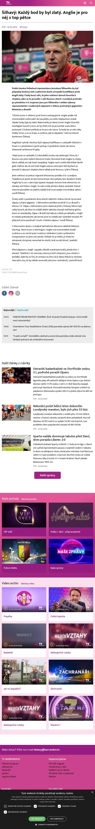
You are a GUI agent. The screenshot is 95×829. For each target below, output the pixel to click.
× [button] (92, 792)
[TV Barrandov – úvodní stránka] (7, 3)
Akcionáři (6, 770)
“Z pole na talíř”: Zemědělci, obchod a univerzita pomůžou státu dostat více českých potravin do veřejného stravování (49, 338)
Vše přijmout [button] (37, 819)
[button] (47, 824)
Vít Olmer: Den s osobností (61, 773)
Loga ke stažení (9, 776)
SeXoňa (52, 776)
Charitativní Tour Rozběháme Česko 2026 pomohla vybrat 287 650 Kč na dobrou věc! (52, 328)
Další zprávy (47, 475)
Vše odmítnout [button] (56, 819)
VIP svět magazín (56, 763)
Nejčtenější (22, 310)
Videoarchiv (7, 767)
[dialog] (47, 809)
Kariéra (5, 773)
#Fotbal (23, 27)
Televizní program (10, 763)
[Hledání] (91, 3)
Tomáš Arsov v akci (57, 767)
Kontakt (6, 789)
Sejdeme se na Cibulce (59, 770)
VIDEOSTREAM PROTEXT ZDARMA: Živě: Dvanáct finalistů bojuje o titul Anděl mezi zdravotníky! (50, 319)
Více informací (50, 802)
